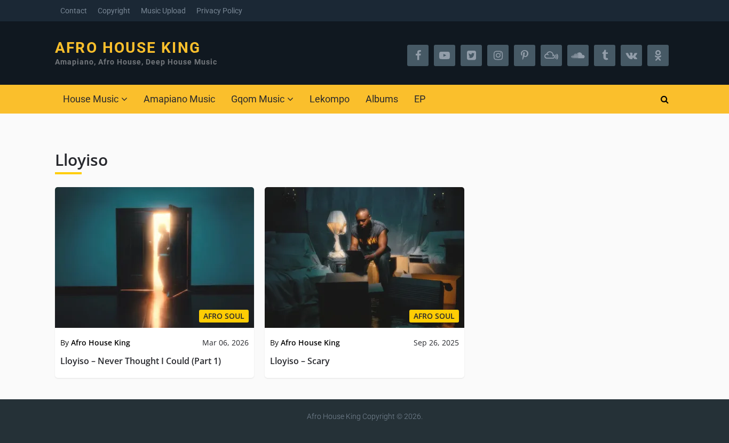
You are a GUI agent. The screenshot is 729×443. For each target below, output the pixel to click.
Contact (73, 10)
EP (419, 98)
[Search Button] (664, 99)
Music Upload (163, 10)
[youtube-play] (444, 55)
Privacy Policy (219, 10)
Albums (382, 98)
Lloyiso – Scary (300, 361)
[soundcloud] (578, 55)
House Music (90, 98)
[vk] (631, 55)
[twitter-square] (471, 55)
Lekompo (330, 98)
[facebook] (418, 55)
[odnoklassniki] (658, 55)
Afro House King (128, 48)
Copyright (114, 10)
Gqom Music (257, 98)
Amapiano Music (179, 98)
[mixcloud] (551, 55)
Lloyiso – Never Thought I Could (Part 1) (140, 361)
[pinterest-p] (524, 55)
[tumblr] (604, 55)
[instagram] (498, 55)
